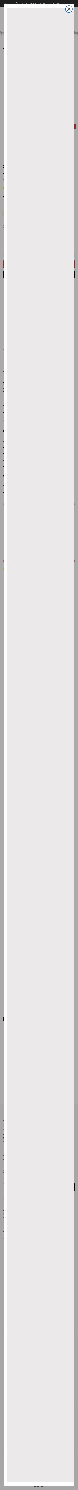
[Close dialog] (68, 9)
